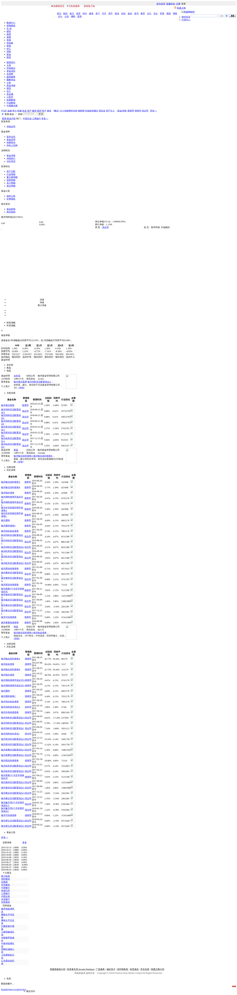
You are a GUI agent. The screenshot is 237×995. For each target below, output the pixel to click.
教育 (143, 13)
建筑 (34, 111)
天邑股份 (5, 902)
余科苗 (17, 376)
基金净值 (11, 85)
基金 (9, 54)
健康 (91, 13)
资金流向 (11, 71)
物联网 (81, 111)
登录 (183, 4)
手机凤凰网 (74, 6)
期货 (9, 57)
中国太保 (5, 896)
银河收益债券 (39, 633)
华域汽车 (5, 890)
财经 (65, 13)
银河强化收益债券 (10, 531)
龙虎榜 (10, 74)
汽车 (104, 13)
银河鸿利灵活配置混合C (13, 723)
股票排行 (11, 62)
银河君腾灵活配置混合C (13, 755)
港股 (9, 37)
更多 (24, 842)
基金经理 (11, 139)
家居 (117, 13)
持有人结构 (12, 145)
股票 (9, 34)
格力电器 (5, 876)
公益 (66, 16)
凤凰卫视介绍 (157, 969)
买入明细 (11, 183)
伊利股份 (5, 879)
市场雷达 (11, 68)
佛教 (73, 16)
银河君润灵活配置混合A (13, 739)
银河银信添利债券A (23, 456)
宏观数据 (11, 100)
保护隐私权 (122, 969)
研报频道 (11, 25)
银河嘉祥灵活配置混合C (13, 788)
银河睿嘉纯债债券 (10, 622)
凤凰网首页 (58, 6)
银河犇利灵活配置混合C (13, 771)
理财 (9, 51)
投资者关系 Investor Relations (80, 969)
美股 (9, 40)
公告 (9, 82)
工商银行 (36, 118)
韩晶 (16, 626)
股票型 (131, 111)
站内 (221, 16)
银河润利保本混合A (10, 707)
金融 (9, 111)
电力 (14, 111)
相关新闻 (11, 212)
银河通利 (5, 520)
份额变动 (11, 142)
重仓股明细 (12, 177)
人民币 (10, 97)
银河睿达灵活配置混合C (13, 798)
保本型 (28, 707)
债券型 (138, 111)
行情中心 (186, 20)
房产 (110, 13)
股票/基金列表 (9, 118)
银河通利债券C (8, 526)
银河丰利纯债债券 (10, 712)
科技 (123, 13)
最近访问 (30, 991)
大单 (9, 65)
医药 (39, 111)
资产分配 (11, 171)
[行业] (4, 111)
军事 (162, 13)
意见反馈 (144, 969)
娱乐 (72, 13)
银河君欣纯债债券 (10, 584)
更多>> (153, 111)
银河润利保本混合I (10, 734)
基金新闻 (11, 209)
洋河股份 (5, 885)
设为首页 (160, 4)
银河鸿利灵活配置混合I (12, 547)
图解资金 (11, 80)
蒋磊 (16, 450)
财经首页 (186, 17)
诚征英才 (111, 969)
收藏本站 (170, 4)
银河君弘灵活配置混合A (13, 821)
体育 (78, 13)
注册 (178, 4)
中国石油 (27, 118)
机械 (19, 111)
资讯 (59, 13)
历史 (155, 13)
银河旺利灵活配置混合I (12, 563)
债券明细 (11, 180)
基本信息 (11, 137)
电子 (44, 111)
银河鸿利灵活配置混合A (39, 382)
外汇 (9, 49)
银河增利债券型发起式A (13, 680)
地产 (29, 111)
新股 (9, 46)
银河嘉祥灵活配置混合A (13, 782)
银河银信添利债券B (42, 456)
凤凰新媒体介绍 (57, 969)
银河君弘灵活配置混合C (13, 826)
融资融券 (11, 77)
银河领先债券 (7, 493)
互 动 (9, 28)
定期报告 (11, 199)
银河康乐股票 (20, 382)
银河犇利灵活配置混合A (13, 766)
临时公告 (11, 196)
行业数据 (11, 103)
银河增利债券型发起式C (13, 685)
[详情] (21, 388)
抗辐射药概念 (91, 111)
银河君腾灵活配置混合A (13, 750)
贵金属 (10, 94)
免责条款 (134, 969)
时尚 (85, 13)
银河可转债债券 (8, 617)
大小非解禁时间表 (68, 111)
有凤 (9, 978)
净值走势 (11, 126)
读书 (136, 13)
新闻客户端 (89, 6)
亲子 (97, 13)
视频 (168, 13)
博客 (175, 13)
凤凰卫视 (181, 8)
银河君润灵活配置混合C (13, 744)
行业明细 (11, 174)
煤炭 (49, 111)
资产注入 (110, 111)
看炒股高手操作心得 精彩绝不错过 (13, 990)
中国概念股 (12, 105)
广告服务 (100, 969)
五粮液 (4, 882)
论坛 (60, 16)
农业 (24, 111)
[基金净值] (122, 111)
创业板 (10, 43)
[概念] (56, 111)
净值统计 (11, 158)
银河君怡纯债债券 (10, 568)
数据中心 (11, 23)
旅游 (130, 13)
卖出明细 (11, 186)
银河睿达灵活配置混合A (13, 793)
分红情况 (11, 161)
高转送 (102, 111)
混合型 (145, 111)
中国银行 (5, 888)
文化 (149, 13)
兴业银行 (5, 899)
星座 (79, 16)
